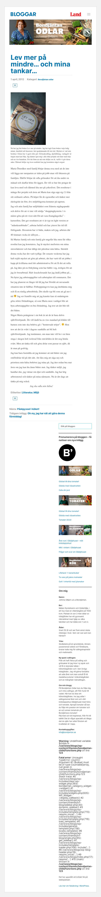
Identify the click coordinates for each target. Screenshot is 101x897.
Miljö (36, 392)
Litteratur (27, 392)
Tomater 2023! (65, 520)
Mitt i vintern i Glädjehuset (70, 547)
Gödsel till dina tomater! (69, 481)
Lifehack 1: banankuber (69, 573)
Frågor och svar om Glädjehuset (72, 552)
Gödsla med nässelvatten (69, 486)
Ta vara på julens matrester (70, 577)
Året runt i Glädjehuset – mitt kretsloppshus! (71, 542)
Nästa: (13, 409)
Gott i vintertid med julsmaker (71, 581)
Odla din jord (64, 490)
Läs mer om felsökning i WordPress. (74, 886)
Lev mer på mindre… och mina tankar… (40, 64)
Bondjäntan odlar (46, 79)
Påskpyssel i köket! (28, 409)
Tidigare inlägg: (18, 413)
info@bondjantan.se (67, 732)
